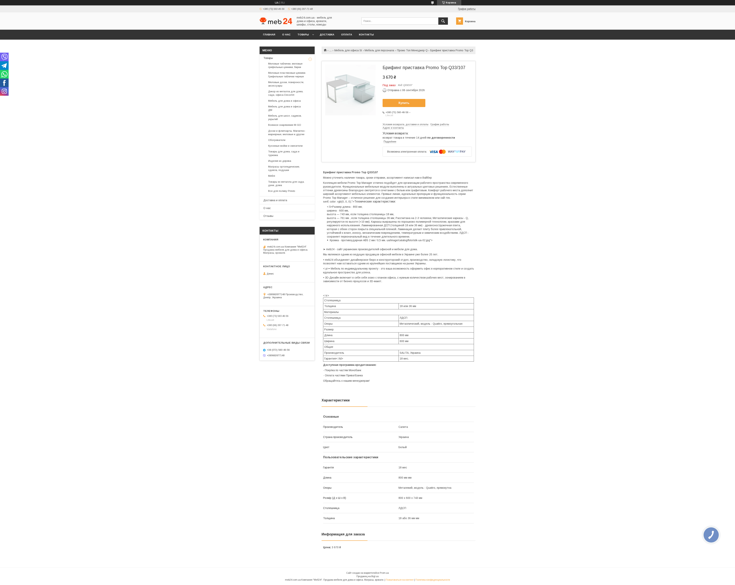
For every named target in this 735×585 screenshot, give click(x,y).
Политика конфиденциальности (432, 579)
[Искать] (443, 21)
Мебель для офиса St (348, 50)
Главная (269, 34)
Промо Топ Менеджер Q (412, 50)
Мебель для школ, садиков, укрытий (285, 117)
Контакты (366, 34)
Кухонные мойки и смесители (285, 145)
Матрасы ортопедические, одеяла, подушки (284, 168)
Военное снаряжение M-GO (284, 124)
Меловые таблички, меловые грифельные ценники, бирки (285, 65)
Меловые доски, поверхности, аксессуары (286, 84)
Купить (404, 103)
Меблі (271, 175)
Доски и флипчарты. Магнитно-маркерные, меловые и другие (286, 132)
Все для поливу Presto (281, 191)
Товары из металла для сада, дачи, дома (286, 183)
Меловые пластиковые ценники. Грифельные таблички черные (287, 74)
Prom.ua (384, 573)
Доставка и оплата (275, 200)
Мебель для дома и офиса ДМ (284, 108)
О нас (286, 34)
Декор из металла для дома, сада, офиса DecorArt (285, 93)
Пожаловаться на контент (400, 579)
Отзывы (268, 215)
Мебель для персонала (379, 50)
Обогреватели (276, 140)
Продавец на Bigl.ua (367, 576)
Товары (303, 34)
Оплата (346, 34)
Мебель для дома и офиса (284, 100)
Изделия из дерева (279, 160)
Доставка (327, 34)
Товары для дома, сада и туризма (283, 153)
